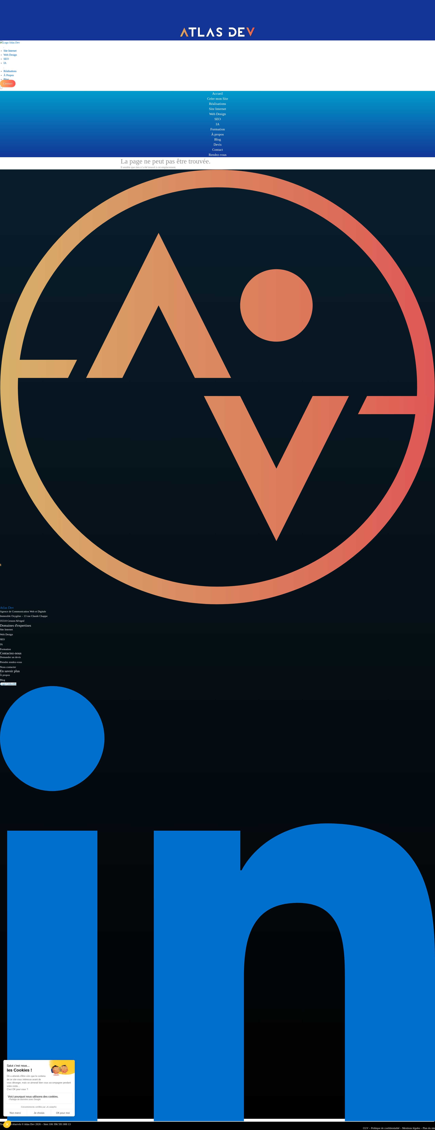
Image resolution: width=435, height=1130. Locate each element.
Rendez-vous (218, 155)
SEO (217, 119)
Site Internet (217, 109)
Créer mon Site (217, 98)
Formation (217, 129)
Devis (218, 144)
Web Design (217, 114)
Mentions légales (411, 1128)
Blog (217, 139)
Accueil (217, 93)
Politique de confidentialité (385, 1128)
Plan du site (429, 1128)
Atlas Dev (7, 607)
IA (217, 124)
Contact (217, 149)
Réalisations (217, 104)
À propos (217, 134)
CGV (365, 1128)
